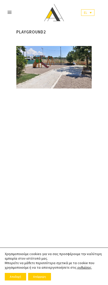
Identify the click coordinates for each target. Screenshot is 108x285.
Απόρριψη (39, 276)
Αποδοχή (15, 276)
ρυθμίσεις (84, 267)
